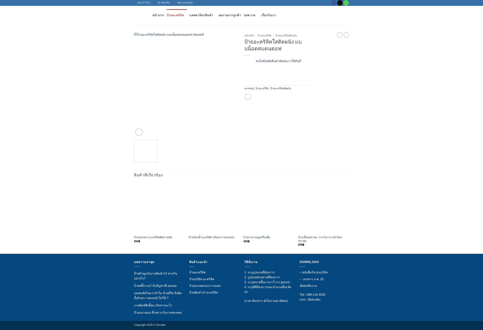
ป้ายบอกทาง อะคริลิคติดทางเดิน (153, 237)
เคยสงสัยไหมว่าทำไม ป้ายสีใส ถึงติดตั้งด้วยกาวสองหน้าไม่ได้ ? (158, 295)
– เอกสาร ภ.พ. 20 (312, 279)
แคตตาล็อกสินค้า (201, 15)
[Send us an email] (340, 3)
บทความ (250, 15)
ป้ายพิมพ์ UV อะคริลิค (203, 292)
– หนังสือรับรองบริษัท (314, 272)
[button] (139, 132)
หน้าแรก (158, 15)
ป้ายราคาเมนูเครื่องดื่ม (256, 237)
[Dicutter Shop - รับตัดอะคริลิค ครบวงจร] (140, 15)
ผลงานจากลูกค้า (230, 15)
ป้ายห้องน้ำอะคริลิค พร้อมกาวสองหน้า (212, 237)
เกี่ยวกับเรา (268, 15)
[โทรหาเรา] (346, 3)
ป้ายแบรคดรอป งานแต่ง (205, 285)
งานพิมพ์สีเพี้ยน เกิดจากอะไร (153, 305)
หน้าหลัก (249, 35)
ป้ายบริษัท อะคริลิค (201, 279)
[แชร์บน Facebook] (248, 97)
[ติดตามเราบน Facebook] (334, 3)
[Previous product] (346, 35)
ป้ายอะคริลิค (175, 15)
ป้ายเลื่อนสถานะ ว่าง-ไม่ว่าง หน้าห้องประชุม (320, 239)
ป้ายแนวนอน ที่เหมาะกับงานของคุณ (158, 312)
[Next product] (339, 35)
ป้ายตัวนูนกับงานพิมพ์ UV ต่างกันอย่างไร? (155, 276)
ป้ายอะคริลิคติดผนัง (286, 35)
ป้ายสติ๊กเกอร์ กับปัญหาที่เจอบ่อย (155, 285)
